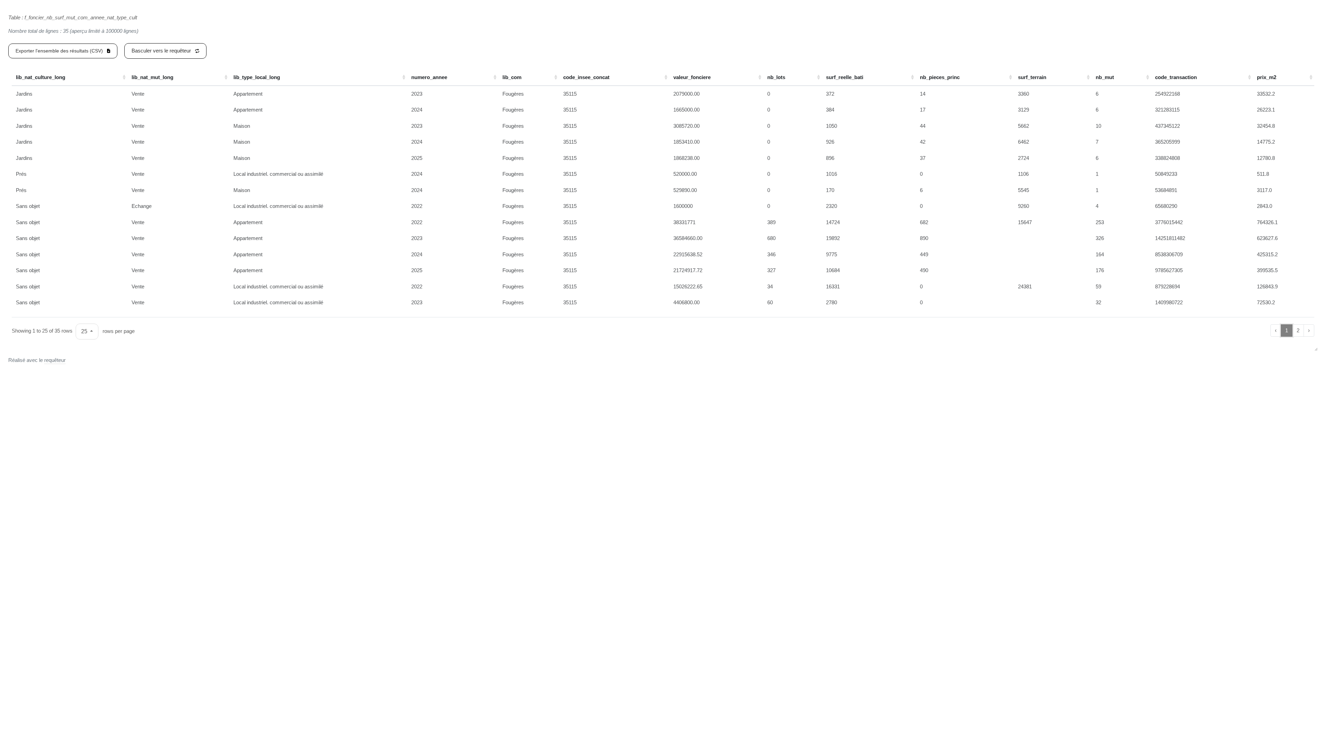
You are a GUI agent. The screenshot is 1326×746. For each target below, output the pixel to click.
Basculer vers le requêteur (162, 51)
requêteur (55, 360)
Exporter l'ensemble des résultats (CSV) (60, 51)
